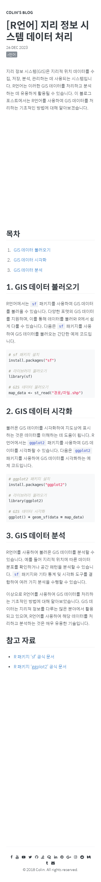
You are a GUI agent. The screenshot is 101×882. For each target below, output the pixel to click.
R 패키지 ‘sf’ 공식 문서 (34, 656)
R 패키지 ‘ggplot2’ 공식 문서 (40, 666)
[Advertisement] (50, 168)
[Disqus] (50, 763)
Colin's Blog (19, 12)
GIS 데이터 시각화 (30, 259)
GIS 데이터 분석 (28, 270)
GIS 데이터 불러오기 (32, 249)
